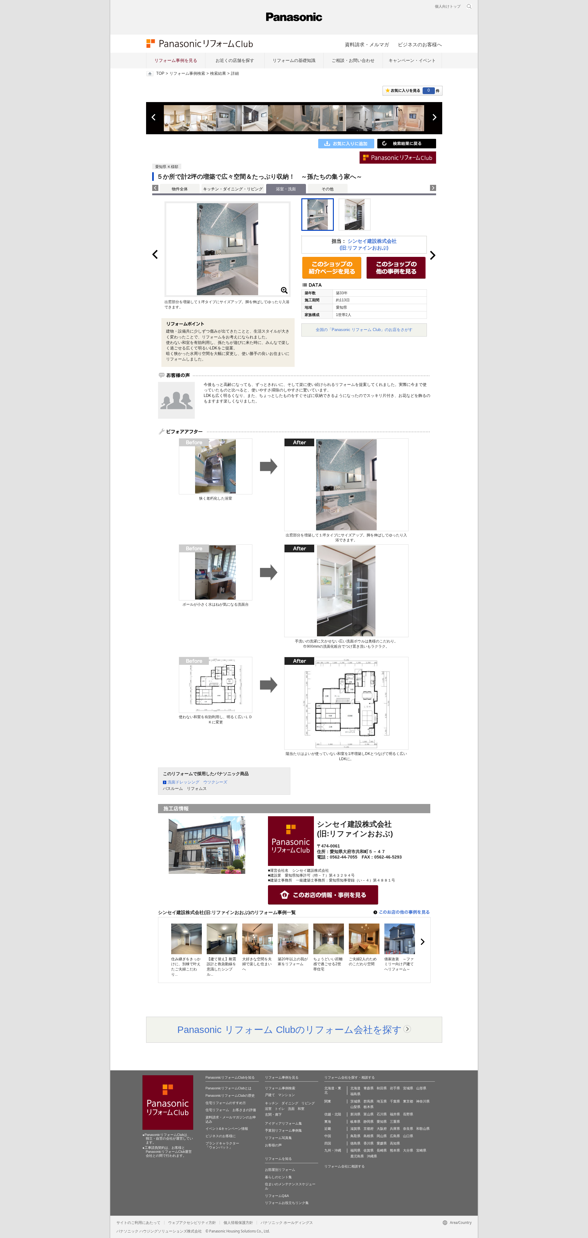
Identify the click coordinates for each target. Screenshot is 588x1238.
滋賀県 (355, 1128)
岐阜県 (355, 1121)
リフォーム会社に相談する (344, 1166)
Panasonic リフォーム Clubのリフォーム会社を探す (289, 1029)
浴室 (268, 1108)
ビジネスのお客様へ (420, 44)
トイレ (280, 1108)
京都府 (369, 1128)
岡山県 (382, 1136)
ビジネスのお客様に (220, 1136)
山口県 (408, 1136)
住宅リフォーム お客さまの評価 (230, 1110)
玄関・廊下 (273, 1114)
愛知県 (382, 1121)
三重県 (395, 1121)
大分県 (408, 1150)
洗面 (291, 1108)
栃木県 (369, 1107)
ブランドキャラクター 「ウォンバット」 (222, 1145)
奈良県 (408, 1128)
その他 (328, 189)
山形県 (421, 1088)
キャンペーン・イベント (412, 60)
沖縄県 (372, 1156)
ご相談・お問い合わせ (353, 60)
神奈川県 (423, 1101)
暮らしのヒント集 (278, 1177)
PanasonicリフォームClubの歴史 (230, 1095)
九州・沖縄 (332, 1150)
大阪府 (382, 1128)
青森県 (369, 1088)
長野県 (408, 1114)
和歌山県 (423, 1128)
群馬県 (369, 1101)
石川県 (382, 1114)
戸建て (270, 1095)
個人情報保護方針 (238, 1222)
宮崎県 (421, 1150)
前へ (154, 117)
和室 (301, 1108)
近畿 (327, 1128)
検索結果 (218, 73)
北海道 (355, 1088)
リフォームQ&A (277, 1196)
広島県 (395, 1136)
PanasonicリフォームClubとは (228, 1088)
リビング (308, 1103)
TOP (160, 73)
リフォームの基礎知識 (294, 60)
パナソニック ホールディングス (287, 1222)
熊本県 (395, 1150)
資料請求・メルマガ (367, 44)
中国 (327, 1136)
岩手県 (395, 1088)
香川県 (369, 1143)
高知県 (395, 1143)
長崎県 (382, 1150)
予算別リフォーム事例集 (283, 1130)
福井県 (395, 1114)
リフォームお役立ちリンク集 (287, 1203)
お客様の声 (273, 1145)
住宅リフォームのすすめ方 (225, 1103)
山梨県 (355, 1107)
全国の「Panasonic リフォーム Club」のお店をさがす (364, 329)
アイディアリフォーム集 (283, 1123)
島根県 (369, 1136)
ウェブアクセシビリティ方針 (192, 1222)
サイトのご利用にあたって (138, 1222)
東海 (327, 1121)
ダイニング (289, 1103)
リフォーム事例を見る (175, 60)
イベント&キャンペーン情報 (226, 1128)
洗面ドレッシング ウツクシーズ (197, 782)
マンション (286, 1095)
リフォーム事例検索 (187, 73)
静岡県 (369, 1121)
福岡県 (355, 1150)
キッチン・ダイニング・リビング (233, 189)
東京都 (408, 1101)
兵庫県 (395, 1128)
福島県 (355, 1094)
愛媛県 (382, 1143)
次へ (434, 117)
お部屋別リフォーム (280, 1169)
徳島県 (355, 1143)
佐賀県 (369, 1150)
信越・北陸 (332, 1114)
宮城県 (408, 1088)
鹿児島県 (357, 1156)
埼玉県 (382, 1101)
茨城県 (355, 1101)
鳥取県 (355, 1136)
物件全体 (180, 189)
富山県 (369, 1114)
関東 (327, 1101)
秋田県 (382, 1088)
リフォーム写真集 (278, 1138)
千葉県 (395, 1101)
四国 (327, 1143)
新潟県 (355, 1114)
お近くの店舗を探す (235, 60)
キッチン (271, 1103)
